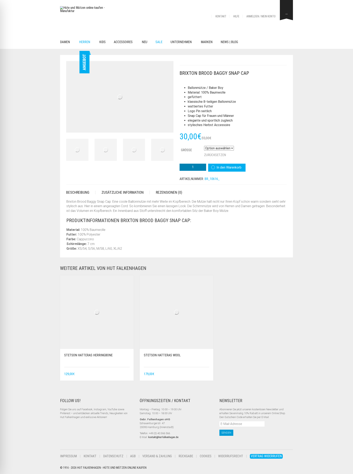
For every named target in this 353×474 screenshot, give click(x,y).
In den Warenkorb (229, 167)
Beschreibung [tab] (77, 192)
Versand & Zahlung (157, 456)
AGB (133, 456)
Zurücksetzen (215, 155)
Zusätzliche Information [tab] (123, 192)
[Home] (206, 16)
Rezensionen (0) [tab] (169, 192)
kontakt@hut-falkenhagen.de (163, 437)
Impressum (68, 456)
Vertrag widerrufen (266, 456)
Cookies (205, 456)
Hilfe (236, 16)
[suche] (248, 42)
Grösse (186, 150)
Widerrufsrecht (230, 456)
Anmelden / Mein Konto (261, 16)
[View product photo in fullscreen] (166, 126)
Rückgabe (186, 456)
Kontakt (221, 16)
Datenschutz (113, 456)
